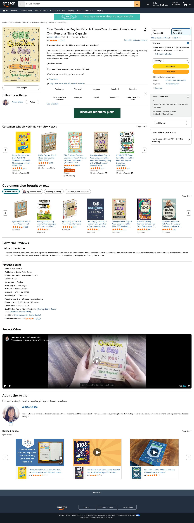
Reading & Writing (47, 22)
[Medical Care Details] (47, 10)
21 (99, 229)
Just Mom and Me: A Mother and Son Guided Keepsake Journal (159, 471)
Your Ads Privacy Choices (126, 515)
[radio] (160, 31)
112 (174, 229)
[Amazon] (9, 4)
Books (4, 22)
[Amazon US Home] (62, 508)
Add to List (161, 123)
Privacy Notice (77, 515)
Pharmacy (88, 10)
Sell (63, 10)
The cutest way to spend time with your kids (30, 340)
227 (124, 229)
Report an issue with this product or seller (67, 84)
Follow (32, 102)
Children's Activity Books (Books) (27, 315)
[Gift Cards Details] (59, 10)
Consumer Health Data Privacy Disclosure (99, 515)
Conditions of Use (64, 515)
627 (75, 227)
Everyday (99, 10)
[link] (23, 159)
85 (149, 229)
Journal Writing (61, 22)
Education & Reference (31, 22)
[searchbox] (79, 3)
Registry (70, 10)
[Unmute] (189, 385)
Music (79, 10)
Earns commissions (33, 337)
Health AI (14, 10)
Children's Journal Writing (20, 312)
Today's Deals (26, 10)
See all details (52, 104)
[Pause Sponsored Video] (61, 458)
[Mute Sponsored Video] (61, 463)
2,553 (25, 227)
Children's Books (15, 22)
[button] (5, 10)
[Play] (5, 386)
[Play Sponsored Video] (97, 452)
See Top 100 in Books (46, 309)
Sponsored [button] (6, 435)
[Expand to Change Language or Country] (94, 508)
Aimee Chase (54, 37)
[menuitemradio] (184, 386)
